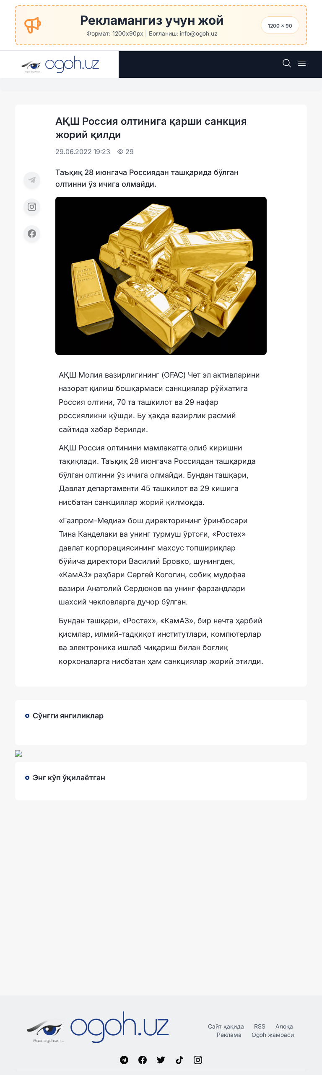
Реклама (229, 1034)
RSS (259, 1026)
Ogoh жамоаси (273, 1034)
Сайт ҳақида (226, 1026)
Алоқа (284, 1026)
